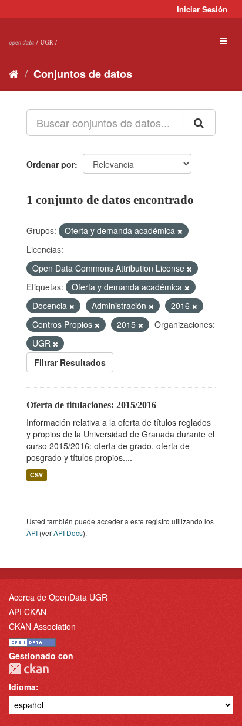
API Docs (68, 533)
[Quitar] (180, 231)
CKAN (29, 669)
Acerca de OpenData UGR (58, 597)
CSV (36, 474)
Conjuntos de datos (82, 74)
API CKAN (27, 612)
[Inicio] (14, 73)
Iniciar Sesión (202, 9)
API (32, 533)
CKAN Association (42, 626)
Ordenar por (50, 164)
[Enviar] (200, 122)
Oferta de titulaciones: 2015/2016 (91, 405)
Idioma (22, 687)
